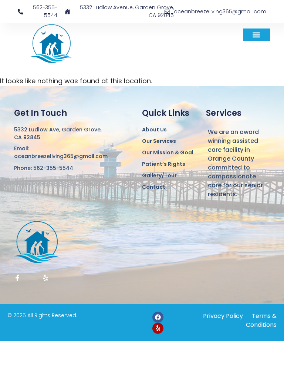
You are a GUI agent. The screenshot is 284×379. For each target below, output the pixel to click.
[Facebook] (157, 317)
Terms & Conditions (261, 320)
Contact (153, 187)
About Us (154, 129)
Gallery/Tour (159, 175)
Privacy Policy (223, 316)
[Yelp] (45, 278)
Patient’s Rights (163, 164)
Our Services (159, 141)
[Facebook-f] (17, 278)
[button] (256, 34)
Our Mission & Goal (167, 152)
